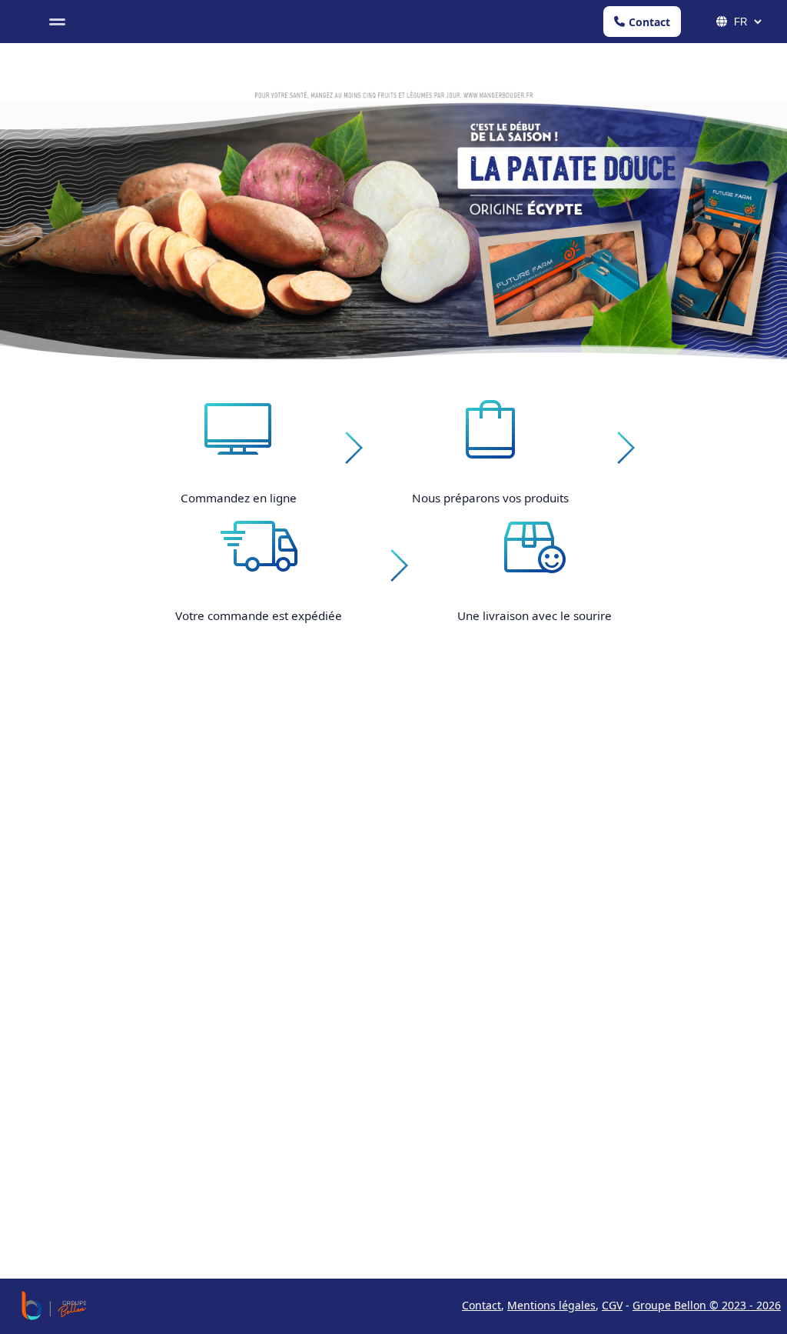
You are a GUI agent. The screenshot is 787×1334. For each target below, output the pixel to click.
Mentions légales (551, 1305)
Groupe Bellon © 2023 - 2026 (707, 1305)
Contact (649, 22)
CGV (612, 1305)
